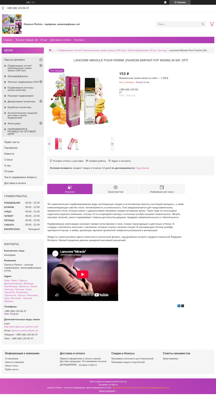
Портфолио (11, 147)
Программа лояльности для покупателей (132, 358)
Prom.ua (123, 381)
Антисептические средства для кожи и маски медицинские (22, 115)
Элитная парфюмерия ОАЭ (23, 82)
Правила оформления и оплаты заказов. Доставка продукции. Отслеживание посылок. (83, 360)
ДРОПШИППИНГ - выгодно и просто (78, 365)
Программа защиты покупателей (128, 362)
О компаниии (11, 358)
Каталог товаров (25, 39)
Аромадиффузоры (18, 76)
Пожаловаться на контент (124, 388)
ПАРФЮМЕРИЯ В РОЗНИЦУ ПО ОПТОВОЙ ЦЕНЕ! (22, 131)
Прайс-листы (12, 142)
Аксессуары (14, 123)
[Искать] (203, 24)
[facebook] (179, 306)
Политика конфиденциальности (153, 388)
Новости (9, 153)
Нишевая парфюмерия (20, 95)
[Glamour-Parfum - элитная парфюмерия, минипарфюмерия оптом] (12, 24)
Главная (7, 39)
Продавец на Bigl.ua (108, 384)
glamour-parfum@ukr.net (24, 330)
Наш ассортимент (14, 59)
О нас (44, 39)
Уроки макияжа (170, 358)
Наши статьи (11, 365)
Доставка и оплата (60, 39)
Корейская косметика (19, 107)
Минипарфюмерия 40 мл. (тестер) (147, 50)
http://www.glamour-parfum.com (21, 326)
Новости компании (14, 362)
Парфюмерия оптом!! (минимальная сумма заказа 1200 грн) (92, 50)
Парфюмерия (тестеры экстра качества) (20, 88)
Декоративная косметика (21, 101)
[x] (182, 306)
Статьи (8, 159)
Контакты (79, 39)
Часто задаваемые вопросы (20, 177)
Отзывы (9, 171)
